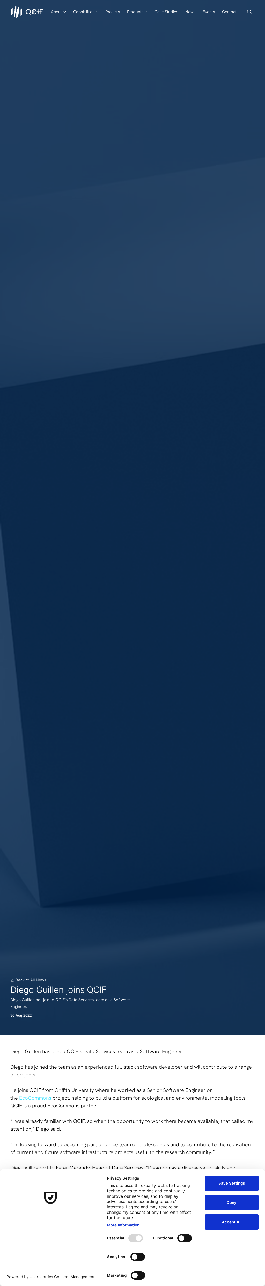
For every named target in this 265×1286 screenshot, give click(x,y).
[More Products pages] (146, 12)
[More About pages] (64, 12)
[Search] (249, 12)
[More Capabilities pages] (97, 12)
